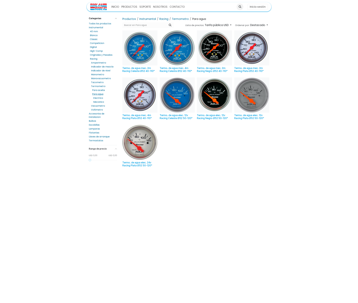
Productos (129, 19)
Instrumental (96, 27)
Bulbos (92, 121)
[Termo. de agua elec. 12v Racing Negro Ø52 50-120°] (214, 95)
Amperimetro (98, 62)
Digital (93, 47)
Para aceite (98, 90)
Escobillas (94, 124)
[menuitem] (115, 7)
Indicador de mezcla (102, 66)
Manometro (97, 74)
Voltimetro (97, 109)
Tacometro (97, 82)
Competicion (97, 43)
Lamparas (94, 128)
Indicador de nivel (100, 70)
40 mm (94, 31)
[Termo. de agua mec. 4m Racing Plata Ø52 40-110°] (139, 95)
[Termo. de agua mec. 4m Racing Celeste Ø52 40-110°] (177, 47)
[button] (240, 6)
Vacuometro (98, 105)
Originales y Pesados (101, 55)
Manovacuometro (101, 78)
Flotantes (94, 132)
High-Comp (96, 51)
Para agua (97, 94)
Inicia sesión (258, 7)
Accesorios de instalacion (96, 115)
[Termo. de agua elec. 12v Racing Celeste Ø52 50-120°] (177, 95)
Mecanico (98, 102)
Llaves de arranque (99, 136)
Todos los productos (100, 23)
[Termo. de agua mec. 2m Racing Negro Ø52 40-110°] (214, 47)
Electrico (98, 98)
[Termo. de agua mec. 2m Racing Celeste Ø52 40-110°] (139, 47)
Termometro (98, 86)
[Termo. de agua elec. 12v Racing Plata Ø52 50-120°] (251, 95)
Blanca (93, 35)
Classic (94, 39)
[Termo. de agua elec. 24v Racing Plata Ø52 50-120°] (139, 142)
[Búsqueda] (170, 25)
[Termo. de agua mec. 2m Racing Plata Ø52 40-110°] (251, 47)
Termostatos (96, 140)
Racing (93, 58)
